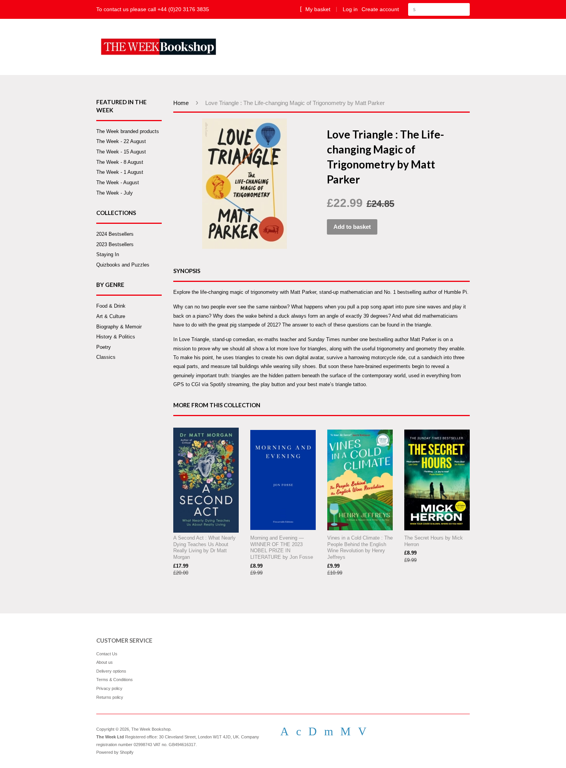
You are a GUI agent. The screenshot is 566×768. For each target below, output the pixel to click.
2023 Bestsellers (115, 244)
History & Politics (115, 337)
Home (181, 103)
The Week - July (114, 193)
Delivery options (111, 671)
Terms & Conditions (114, 679)
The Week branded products (127, 131)
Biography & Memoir (119, 327)
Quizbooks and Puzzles (122, 265)
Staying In (107, 254)
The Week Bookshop (151, 729)
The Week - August (117, 182)
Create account (380, 9)
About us (104, 662)
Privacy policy (109, 688)
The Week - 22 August (121, 141)
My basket (317, 9)
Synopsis (186, 270)
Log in (350, 9)
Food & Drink (111, 306)
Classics (106, 357)
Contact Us (106, 653)
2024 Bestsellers (115, 234)
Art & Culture (110, 316)
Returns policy (109, 697)
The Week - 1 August (119, 172)
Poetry (103, 347)
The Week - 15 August (121, 152)
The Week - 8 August (119, 162)
